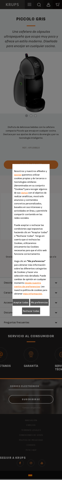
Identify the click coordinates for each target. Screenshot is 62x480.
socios (17, 174)
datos (24, 192)
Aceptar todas (20, 302)
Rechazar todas (31, 310)
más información (32, 293)
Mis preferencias (39, 302)
